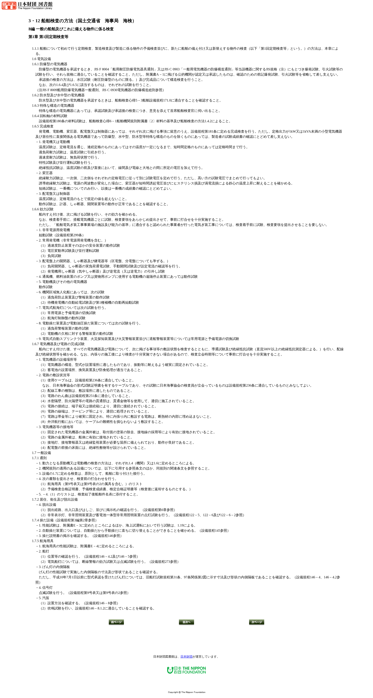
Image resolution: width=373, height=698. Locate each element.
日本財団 (186, 656)
